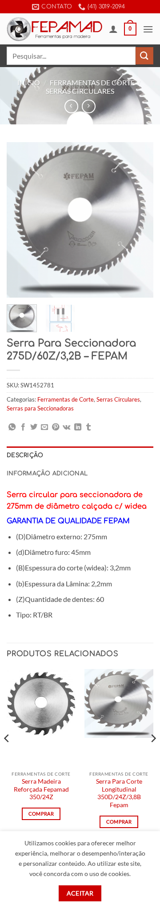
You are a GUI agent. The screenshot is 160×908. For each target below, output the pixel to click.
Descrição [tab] (25, 455)
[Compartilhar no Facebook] (23, 427)
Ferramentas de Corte (92, 82)
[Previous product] (89, 106)
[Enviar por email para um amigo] (44, 427)
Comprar (41, 813)
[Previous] (21, 219)
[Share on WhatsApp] (12, 427)
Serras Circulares (80, 91)
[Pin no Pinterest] (55, 427)
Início (28, 82)
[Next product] (71, 106)
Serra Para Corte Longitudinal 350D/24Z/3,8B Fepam (119, 793)
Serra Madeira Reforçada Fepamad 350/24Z (41, 789)
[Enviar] (144, 55)
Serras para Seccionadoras (40, 408)
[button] (130, 29)
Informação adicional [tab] (47, 473)
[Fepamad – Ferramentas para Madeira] (54, 29)
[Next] (139, 219)
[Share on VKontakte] (66, 427)
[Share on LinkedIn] (77, 427)
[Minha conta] (113, 29)
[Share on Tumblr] (88, 427)
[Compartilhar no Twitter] (33, 427)
